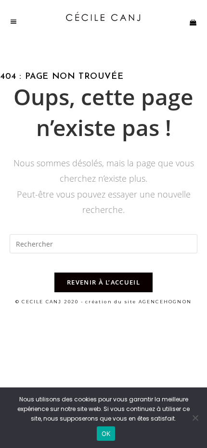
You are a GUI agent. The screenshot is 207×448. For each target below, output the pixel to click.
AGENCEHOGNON (165, 301)
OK (106, 433)
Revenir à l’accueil (103, 282)
